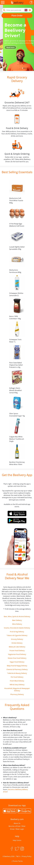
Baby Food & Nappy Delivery (17, 666)
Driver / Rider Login (17, 829)
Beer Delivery (17, 620)
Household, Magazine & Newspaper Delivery (17, 689)
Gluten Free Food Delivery (17, 658)
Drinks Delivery (17, 643)
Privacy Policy (26, 856)
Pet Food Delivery (17, 677)
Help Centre (17, 840)
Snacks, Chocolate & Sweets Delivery (17, 628)
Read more (7, 47)
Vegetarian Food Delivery (17, 654)
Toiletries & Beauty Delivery (17, 673)
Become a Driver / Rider (17, 826)
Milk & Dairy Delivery (17, 685)
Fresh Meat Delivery (17, 681)
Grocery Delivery (17, 639)
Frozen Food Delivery (17, 651)
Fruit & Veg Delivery (17, 632)
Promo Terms (18, 861)
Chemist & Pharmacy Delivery (17, 669)
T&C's (18, 856)
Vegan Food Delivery (17, 662)
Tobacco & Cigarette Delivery (17, 635)
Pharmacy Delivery (17, 694)
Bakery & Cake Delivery (17, 647)
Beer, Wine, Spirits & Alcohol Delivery (17, 616)
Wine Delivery (17, 624)
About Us (17, 823)
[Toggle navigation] (2, 2)
